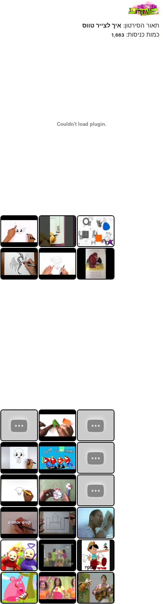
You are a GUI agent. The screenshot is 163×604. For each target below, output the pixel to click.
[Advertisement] (104, 343)
